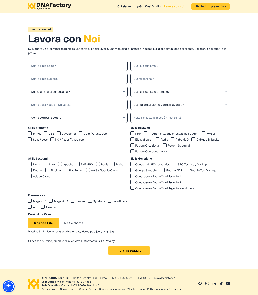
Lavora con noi (174, 6)
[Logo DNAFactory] (49, 6)
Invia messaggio (129, 250)
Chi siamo (124, 6)
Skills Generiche (141, 158)
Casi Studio (153, 6)
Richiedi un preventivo (210, 6)
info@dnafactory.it (164, 277)
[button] (9, 286)
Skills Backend (140, 127)
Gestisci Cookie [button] (88, 288)
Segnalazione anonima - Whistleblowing (122, 288)
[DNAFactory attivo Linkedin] (214, 283)
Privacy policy (49, 288)
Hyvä (138, 6)
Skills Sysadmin (38, 158)
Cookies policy (68, 288)
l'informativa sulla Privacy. (98, 241)
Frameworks (36, 195)
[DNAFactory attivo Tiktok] (221, 283)
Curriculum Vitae (40, 214)
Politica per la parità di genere (164, 288)
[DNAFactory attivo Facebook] (200, 283)
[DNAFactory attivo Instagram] (207, 283)
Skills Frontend (38, 127)
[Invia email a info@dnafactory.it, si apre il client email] (228, 283)
